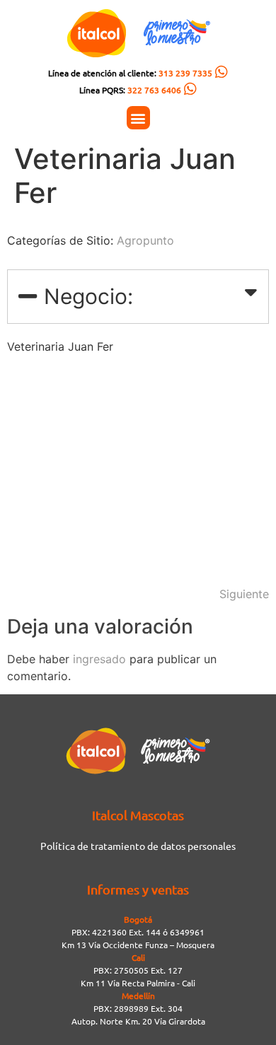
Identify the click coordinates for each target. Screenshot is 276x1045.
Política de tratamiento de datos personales (138, 845)
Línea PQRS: (130, 89)
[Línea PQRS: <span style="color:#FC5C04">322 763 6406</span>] (190, 89)
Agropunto (145, 240)
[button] (138, 117)
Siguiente (244, 594)
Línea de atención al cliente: (130, 72)
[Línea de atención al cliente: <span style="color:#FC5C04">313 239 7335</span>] (221, 72)
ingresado (99, 659)
